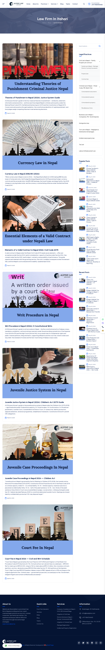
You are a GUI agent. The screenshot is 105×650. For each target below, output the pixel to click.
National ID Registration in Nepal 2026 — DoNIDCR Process (92, 181)
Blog (61, 4)
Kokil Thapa (50, 645)
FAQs (38, 615)
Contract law (85, 79)
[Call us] (103, 327)
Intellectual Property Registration (66, 628)
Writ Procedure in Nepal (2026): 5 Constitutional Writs (28, 326)
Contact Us (40, 624)
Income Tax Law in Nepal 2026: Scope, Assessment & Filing (92, 229)
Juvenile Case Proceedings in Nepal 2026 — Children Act (30, 478)
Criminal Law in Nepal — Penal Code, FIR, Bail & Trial (88, 87)
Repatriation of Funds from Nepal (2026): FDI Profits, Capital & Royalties (92, 358)
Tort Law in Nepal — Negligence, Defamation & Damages (89, 131)
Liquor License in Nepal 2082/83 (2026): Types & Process (91, 220)
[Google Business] (92, 643)
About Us (35, 4)
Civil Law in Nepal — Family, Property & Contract (87, 61)
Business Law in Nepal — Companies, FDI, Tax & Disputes (89, 116)
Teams (68, 4)
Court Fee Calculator (43, 609)
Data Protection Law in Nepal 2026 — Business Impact (92, 339)
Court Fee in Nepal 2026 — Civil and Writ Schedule (27, 559)
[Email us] (103, 330)
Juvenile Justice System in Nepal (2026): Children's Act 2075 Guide (34, 402)
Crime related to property (88, 102)
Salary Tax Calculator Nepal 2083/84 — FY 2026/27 (91, 282)
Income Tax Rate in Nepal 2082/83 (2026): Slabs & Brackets (92, 171)
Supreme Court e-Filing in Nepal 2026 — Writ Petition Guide (93, 330)
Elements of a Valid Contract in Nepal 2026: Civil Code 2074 (31, 250)
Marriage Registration (63, 625)
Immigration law (84, 123)
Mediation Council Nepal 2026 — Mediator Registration (92, 320)
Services (53, 4)
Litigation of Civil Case (63, 614)
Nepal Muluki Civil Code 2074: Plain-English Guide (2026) (92, 191)
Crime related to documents (89, 91)
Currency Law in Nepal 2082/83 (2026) (22, 174)
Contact (75, 4)
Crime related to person (88, 97)
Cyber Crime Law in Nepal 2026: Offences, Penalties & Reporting (93, 261)
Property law (85, 73)
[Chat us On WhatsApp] (96, 643)
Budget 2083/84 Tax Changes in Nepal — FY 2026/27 (92, 292)
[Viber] (103, 323)
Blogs (49, 22)
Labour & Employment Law (87, 151)
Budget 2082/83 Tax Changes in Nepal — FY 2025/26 (92, 301)
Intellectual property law (86, 138)
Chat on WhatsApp (14, 645)
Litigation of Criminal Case (64, 622)
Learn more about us (8, 624)
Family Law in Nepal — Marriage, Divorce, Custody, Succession (90, 67)
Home (28, 4)
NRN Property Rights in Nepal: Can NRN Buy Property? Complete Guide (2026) (92, 240)
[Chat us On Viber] (101, 643)
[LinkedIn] (87, 643)
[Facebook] (79, 643)
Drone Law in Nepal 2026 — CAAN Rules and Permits (92, 348)
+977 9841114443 (97, 4)
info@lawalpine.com (88, 613)
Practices (44, 4)
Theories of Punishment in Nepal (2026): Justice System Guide (32, 97)
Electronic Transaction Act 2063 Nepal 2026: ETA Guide (93, 209)
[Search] (84, 4)
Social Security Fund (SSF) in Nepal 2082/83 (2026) (92, 251)
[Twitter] (83, 643)
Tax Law (81, 144)
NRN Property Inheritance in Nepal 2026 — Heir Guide (92, 368)
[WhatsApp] (103, 319)
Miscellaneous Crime (87, 108)
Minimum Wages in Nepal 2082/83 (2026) (93, 199)
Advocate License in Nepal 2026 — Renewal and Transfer (93, 310)
